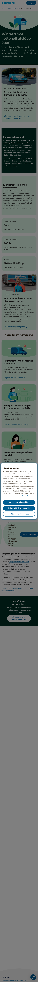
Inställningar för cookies (19, 514)
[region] (19, 491)
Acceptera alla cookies (19, 502)
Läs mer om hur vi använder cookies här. (18, 496)
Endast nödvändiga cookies (19, 508)
